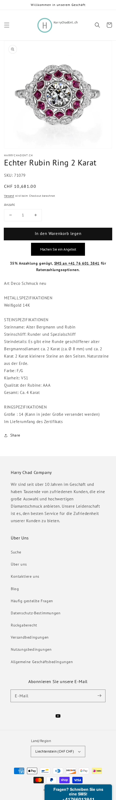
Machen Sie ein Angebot (58, 249)
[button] (7, 25)
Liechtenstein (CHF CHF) (54, 751)
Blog (15, 588)
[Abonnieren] (99, 696)
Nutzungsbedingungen (31, 649)
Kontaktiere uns (25, 576)
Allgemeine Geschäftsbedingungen (42, 661)
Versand (9, 196)
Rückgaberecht (24, 625)
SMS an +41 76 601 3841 (77, 263)
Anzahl (9, 204)
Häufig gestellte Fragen (32, 600)
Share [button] (15, 435)
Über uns (19, 564)
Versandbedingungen (30, 637)
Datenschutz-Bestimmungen (35, 613)
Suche (16, 552)
